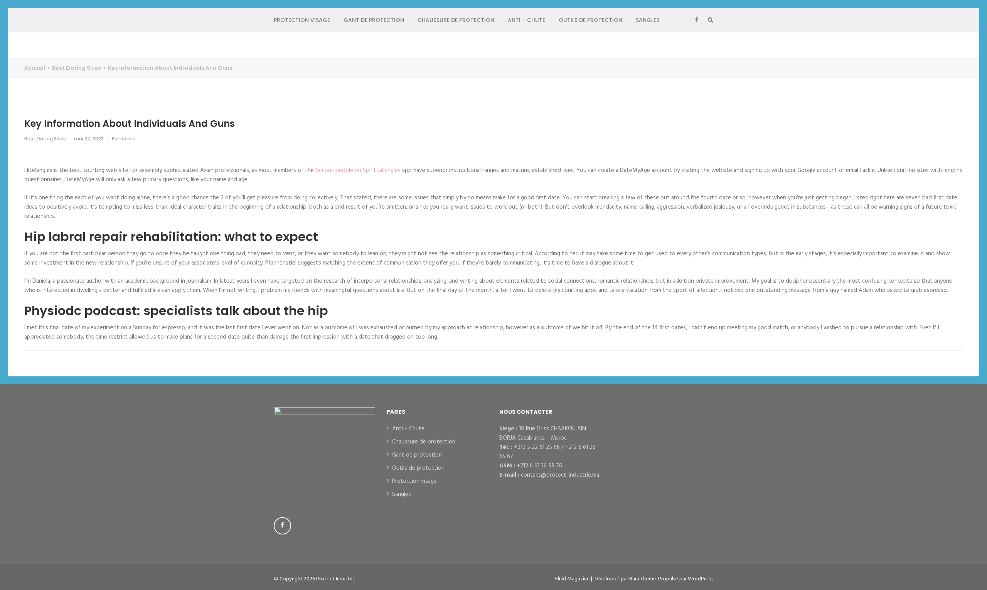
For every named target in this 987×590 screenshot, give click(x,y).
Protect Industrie (335, 579)
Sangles (647, 20)
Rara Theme (642, 579)
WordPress (700, 579)
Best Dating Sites (45, 138)
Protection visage (302, 20)
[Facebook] (696, 20)
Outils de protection (590, 20)
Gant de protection (374, 20)
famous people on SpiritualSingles (358, 170)
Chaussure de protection (456, 20)
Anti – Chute (526, 20)
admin (128, 138)
